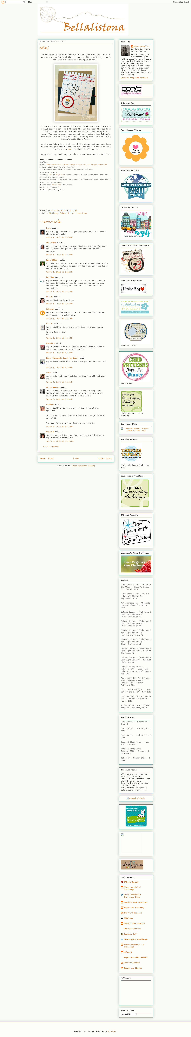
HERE (70, 149)
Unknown (50, 309)
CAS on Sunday (131, 882)
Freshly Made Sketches (135, 902)
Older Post (105, 458)
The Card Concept (133, 913)
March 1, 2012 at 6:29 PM (59, 353)
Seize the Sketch (133, 968)
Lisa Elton (51, 260)
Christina (51, 243)
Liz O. (49, 324)
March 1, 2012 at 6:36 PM (59, 368)
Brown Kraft (60, 175)
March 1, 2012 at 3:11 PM (59, 318)
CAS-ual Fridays (132, 929)
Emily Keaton (53, 387)
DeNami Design (67, 213)
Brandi (49, 297)
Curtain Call (130, 934)
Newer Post (47, 458)
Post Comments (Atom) (84, 466)
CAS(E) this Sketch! (134, 923)
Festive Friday (132, 963)
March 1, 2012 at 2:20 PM (59, 255)
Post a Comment (51, 447)
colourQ (128, 952)
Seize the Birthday (134, 908)
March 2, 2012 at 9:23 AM (59, 427)
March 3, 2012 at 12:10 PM (60, 441)
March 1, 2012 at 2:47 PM (59, 292)
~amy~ (49, 373)
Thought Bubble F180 (99, 164)
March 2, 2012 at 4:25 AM (59, 382)
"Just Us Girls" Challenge (132, 888)
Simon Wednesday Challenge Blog (132, 896)
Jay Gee (50, 277)
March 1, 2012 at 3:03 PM (59, 304)
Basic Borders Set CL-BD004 (57, 164)
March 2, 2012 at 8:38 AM (59, 399)
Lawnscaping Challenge (135, 939)
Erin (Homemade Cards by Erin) (62, 358)
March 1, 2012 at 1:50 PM (59, 238)
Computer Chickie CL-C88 (79, 164)
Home (76, 458)
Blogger (112, 1031)
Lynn (48, 228)
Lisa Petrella (141, 46)
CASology (128, 918)
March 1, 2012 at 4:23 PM (59, 338)
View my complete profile (134, 78)
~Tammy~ (50, 405)
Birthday (53, 213)
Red (50, 175)
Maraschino (56, 185)
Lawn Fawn (82, 213)
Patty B (50, 432)
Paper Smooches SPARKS (135, 957)
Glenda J (50, 343)
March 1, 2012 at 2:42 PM (59, 272)
